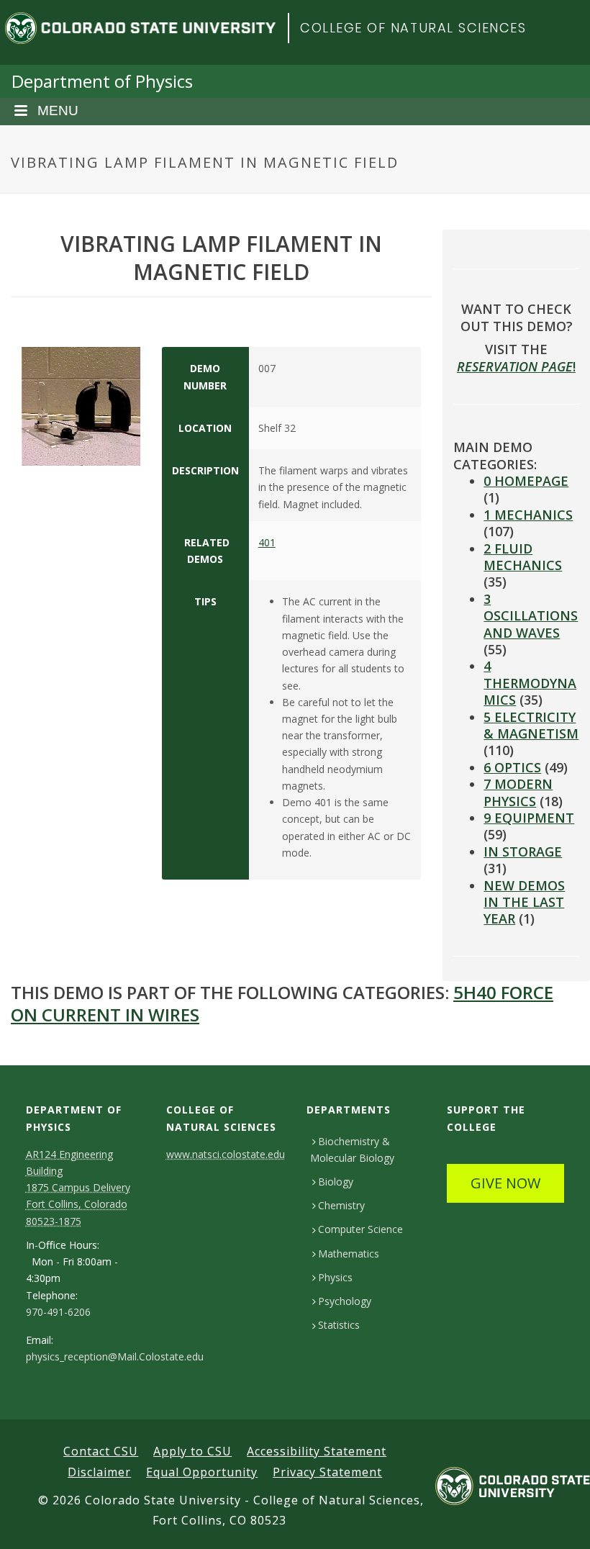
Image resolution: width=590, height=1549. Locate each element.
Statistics (339, 1325)
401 (267, 542)
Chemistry (341, 1205)
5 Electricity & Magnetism (531, 725)
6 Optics (512, 767)
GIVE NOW (505, 1183)
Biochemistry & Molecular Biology (352, 1149)
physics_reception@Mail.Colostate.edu (115, 1356)
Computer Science (360, 1229)
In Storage (523, 851)
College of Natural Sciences (413, 27)
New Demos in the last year (524, 902)
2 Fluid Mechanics (523, 557)
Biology (335, 1181)
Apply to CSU (192, 1451)
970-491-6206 (58, 1312)
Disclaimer (99, 1472)
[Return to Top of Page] (558, 1522)
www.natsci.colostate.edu (225, 1154)
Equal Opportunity (202, 1472)
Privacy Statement (327, 1472)
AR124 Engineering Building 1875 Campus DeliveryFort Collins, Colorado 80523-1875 (78, 1187)
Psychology (344, 1301)
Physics (335, 1277)
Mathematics (348, 1253)
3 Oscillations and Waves (531, 615)
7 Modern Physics (518, 792)
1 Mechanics (528, 514)
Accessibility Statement (316, 1451)
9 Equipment (529, 817)
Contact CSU (100, 1451)
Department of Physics (102, 81)
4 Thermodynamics (530, 682)
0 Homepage (526, 480)
